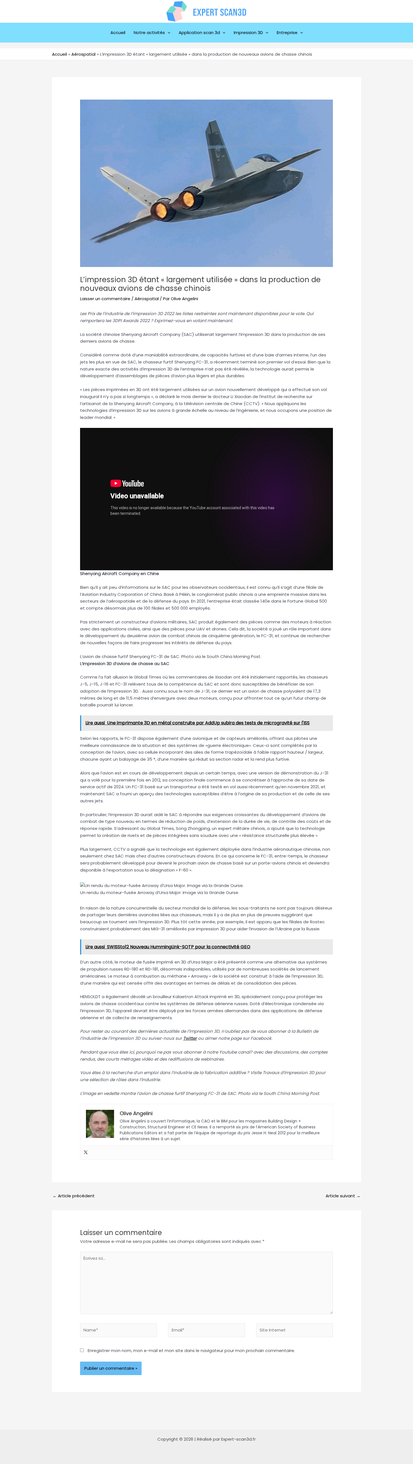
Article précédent (74, 1196)
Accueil (117, 32)
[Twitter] (85, 1152)
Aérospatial (147, 299)
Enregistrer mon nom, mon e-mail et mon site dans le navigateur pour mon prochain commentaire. (191, 1350)
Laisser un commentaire (105, 299)
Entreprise (287, 32)
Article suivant (343, 1196)
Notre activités (149, 32)
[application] (167, 32)
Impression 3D (248, 32)
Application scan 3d (199, 32)
